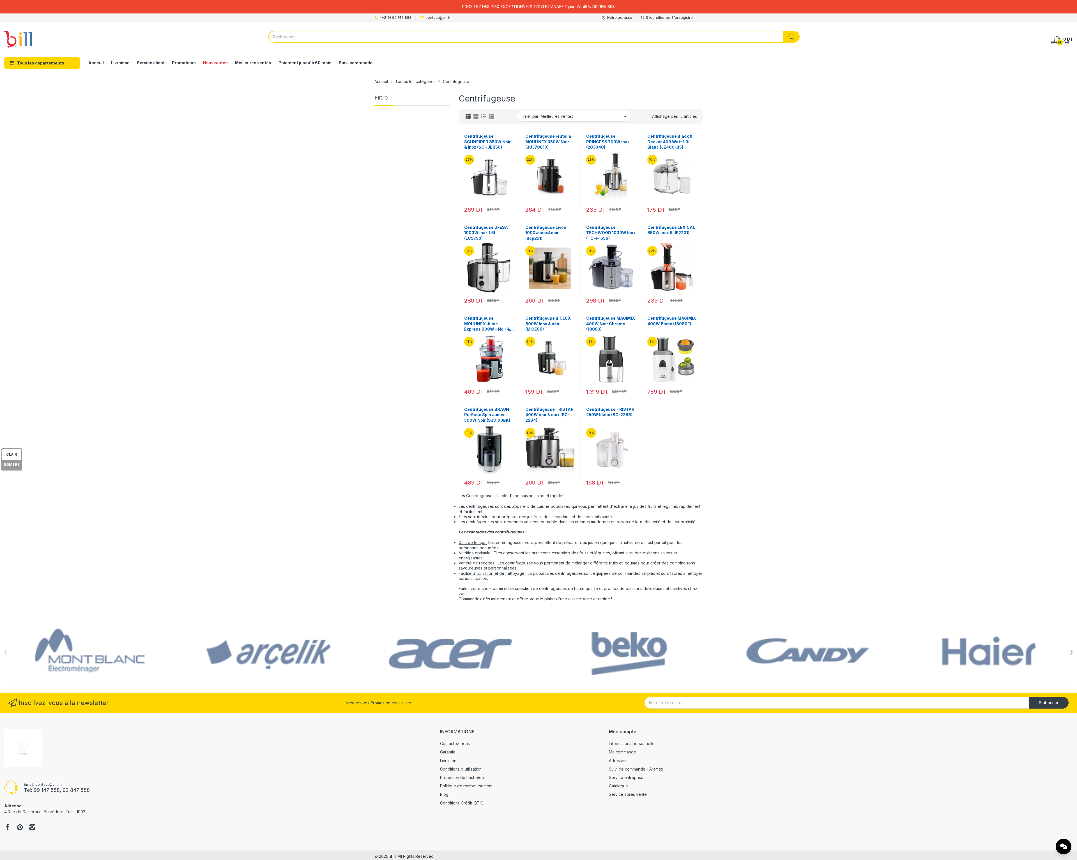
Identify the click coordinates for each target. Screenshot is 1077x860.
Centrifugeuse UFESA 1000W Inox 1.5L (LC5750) (486, 233)
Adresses (617, 760)
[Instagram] (32, 828)
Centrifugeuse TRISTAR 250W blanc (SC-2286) (610, 412)
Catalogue (618, 785)
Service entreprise (626, 777)
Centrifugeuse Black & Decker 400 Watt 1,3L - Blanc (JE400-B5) (670, 141)
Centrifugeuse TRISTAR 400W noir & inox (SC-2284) (549, 415)
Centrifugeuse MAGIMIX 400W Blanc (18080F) (671, 321)
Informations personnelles (633, 743)
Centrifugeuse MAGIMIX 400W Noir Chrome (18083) (610, 323)
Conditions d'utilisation (461, 769)
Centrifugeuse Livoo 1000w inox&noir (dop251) (545, 233)
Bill (393, 856)
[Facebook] (7, 828)
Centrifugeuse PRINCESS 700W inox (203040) (608, 141)
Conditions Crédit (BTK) (462, 803)
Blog (444, 794)
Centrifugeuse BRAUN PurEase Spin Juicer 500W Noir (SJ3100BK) (487, 415)
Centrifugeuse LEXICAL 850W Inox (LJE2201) (671, 230)
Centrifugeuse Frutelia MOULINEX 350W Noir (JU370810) (548, 141)
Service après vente (628, 794)
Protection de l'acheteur (462, 777)
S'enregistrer (682, 17)
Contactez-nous (455, 743)
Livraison (448, 760)
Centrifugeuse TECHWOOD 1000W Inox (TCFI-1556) (611, 233)
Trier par (530, 116)
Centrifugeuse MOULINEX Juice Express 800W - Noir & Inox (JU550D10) (487, 324)
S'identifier (656, 17)
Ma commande (622, 752)
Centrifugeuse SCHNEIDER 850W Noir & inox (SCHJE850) (487, 141)
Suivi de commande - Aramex (636, 769)
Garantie (447, 752)
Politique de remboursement (466, 785)
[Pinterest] (20, 828)
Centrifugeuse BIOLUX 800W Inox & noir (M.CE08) (548, 323)
